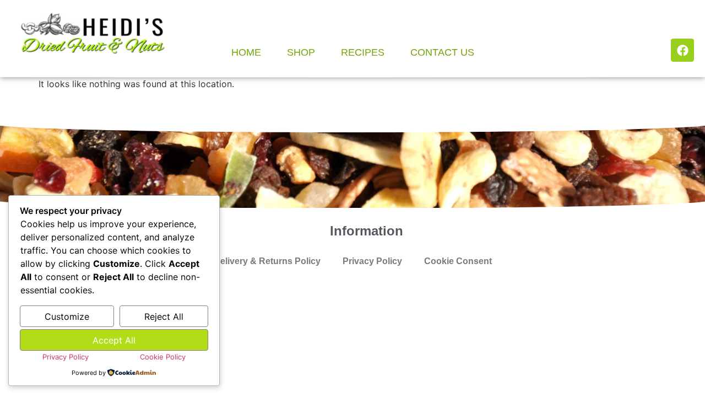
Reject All (163, 316)
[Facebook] (682, 50)
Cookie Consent (458, 261)
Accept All (114, 340)
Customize (67, 316)
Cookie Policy (163, 356)
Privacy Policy (372, 261)
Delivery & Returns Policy (267, 261)
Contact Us (442, 52)
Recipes (362, 52)
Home (246, 52)
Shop (301, 52)
